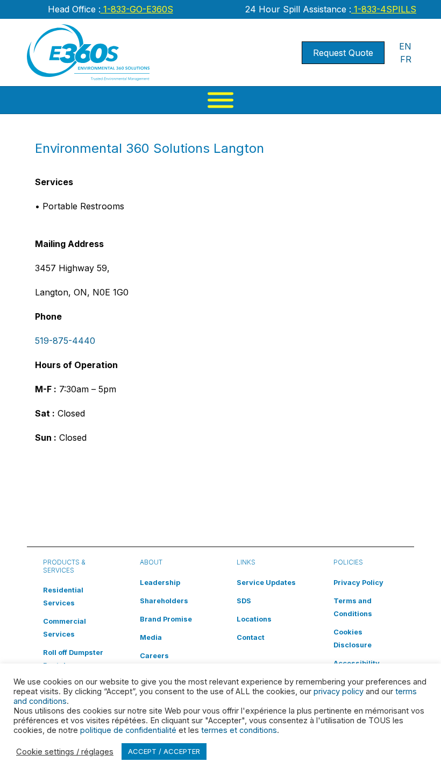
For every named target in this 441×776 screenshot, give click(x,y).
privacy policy (339, 691)
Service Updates (266, 583)
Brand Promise (166, 619)
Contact (251, 637)
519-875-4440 (65, 340)
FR (405, 59)
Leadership (160, 583)
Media (151, 637)
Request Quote (343, 52)
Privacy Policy (358, 583)
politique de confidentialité (128, 730)
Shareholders (164, 601)
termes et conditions (239, 730)
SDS (244, 601)
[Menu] (220, 100)
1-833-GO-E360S (137, 9)
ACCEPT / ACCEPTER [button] (164, 751)
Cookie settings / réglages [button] (64, 752)
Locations (254, 619)
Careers (154, 656)
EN (405, 46)
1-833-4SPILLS (383, 9)
